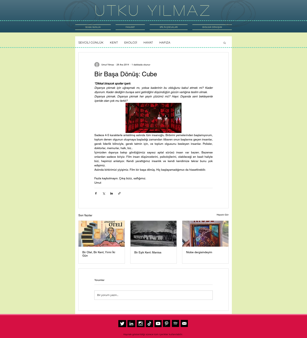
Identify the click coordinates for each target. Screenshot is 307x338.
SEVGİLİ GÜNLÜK (90, 42)
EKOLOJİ (130, 42)
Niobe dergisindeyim (199, 252)
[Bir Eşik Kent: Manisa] (153, 234)
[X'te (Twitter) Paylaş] (103, 193)
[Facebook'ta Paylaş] (95, 193)
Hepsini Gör (223, 214)
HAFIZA (164, 42)
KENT (114, 42)
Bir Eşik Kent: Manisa (148, 252)
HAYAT (148, 42)
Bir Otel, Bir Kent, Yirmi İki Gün (98, 254)
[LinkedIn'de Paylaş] (111, 193)
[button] (224, 42)
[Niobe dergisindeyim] (205, 234)
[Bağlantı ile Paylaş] (119, 193)
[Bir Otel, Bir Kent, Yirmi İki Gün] (102, 234)
